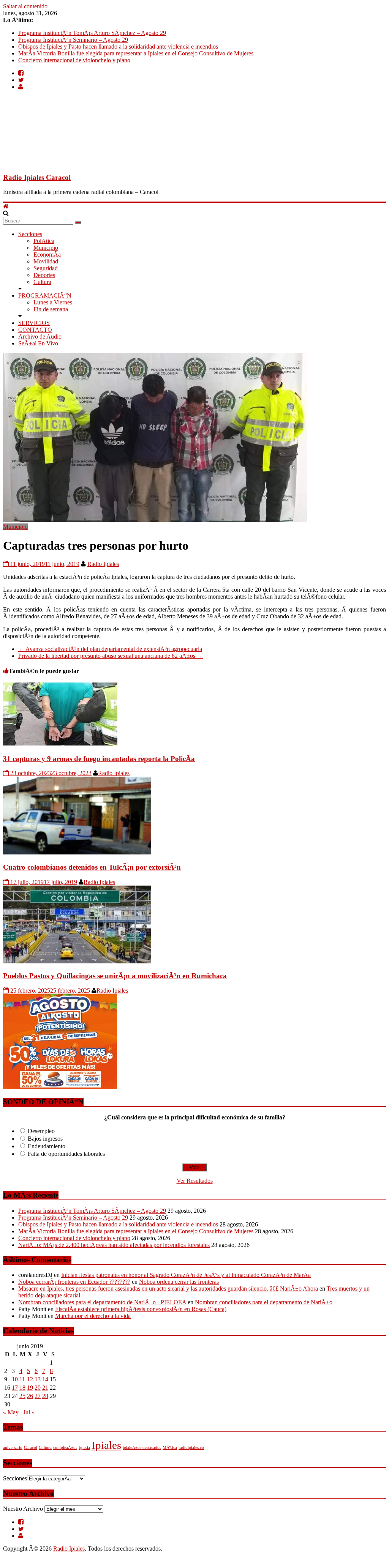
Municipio (45, 247)
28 (45, 1396)
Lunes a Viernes (52, 302)
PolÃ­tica (43, 241)
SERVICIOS (34, 323)
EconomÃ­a (47, 254)
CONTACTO (35, 329)
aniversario (12, 1447)
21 (45, 1387)
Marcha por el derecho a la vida (93, 1316)
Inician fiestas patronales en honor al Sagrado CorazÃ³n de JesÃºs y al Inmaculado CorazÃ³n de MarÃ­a (186, 1275)
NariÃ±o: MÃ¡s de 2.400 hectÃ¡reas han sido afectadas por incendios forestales (114, 1245)
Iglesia (84, 1447)
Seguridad (45, 268)
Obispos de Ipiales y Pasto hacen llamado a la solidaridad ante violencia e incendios (118, 46)
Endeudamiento (46, 1146)
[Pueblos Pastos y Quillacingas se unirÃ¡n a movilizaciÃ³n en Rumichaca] (77, 961)
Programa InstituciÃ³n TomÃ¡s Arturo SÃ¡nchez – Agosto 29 (92, 33)
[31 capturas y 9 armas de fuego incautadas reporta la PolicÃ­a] (60, 744)
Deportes (44, 275)
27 (38, 1396)
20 (38, 1387)
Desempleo (41, 1131)
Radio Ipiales (103, 564)
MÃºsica (170, 1447)
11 (22, 1379)
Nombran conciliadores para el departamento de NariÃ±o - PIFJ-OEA (102, 1302)
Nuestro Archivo (23, 1508)
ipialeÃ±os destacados (142, 1447)
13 (38, 1379)
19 (30, 1387)
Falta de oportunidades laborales (66, 1154)
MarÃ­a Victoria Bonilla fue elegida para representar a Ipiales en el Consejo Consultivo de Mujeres (135, 53)
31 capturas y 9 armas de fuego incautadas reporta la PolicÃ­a (99, 759)
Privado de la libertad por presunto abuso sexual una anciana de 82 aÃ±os (110, 656)
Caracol (30, 1447)
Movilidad (45, 261)
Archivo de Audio (40, 336)
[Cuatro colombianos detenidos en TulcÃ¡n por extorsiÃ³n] (77, 852)
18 (22, 1387)
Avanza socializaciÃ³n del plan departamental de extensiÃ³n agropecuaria (110, 649)
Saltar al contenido (25, 6)
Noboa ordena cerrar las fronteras (179, 1281)
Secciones (30, 234)
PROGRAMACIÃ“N (44, 295)
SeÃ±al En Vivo (38, 343)
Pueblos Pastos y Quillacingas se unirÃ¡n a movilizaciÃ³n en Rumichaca (115, 976)
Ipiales (106, 1445)
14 (45, 1379)
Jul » (29, 1412)
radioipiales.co (191, 1447)
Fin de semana (50, 309)
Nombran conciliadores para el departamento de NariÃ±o (263, 1302)
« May (11, 1412)
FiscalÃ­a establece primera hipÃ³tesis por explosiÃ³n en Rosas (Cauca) (140, 1309)
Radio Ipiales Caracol (37, 177)
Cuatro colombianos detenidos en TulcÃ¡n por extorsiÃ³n (92, 867)
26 (30, 1396)
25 (22, 1396)
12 (30, 1379)
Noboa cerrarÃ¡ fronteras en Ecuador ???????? (74, 1281)
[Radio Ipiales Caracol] (6, 206)
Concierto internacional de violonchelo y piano (74, 60)
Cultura (42, 282)
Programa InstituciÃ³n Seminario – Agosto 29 (73, 39)
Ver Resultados (195, 1180)
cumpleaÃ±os (65, 1447)
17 (15, 1387)
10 (15, 1379)
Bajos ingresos (45, 1138)
